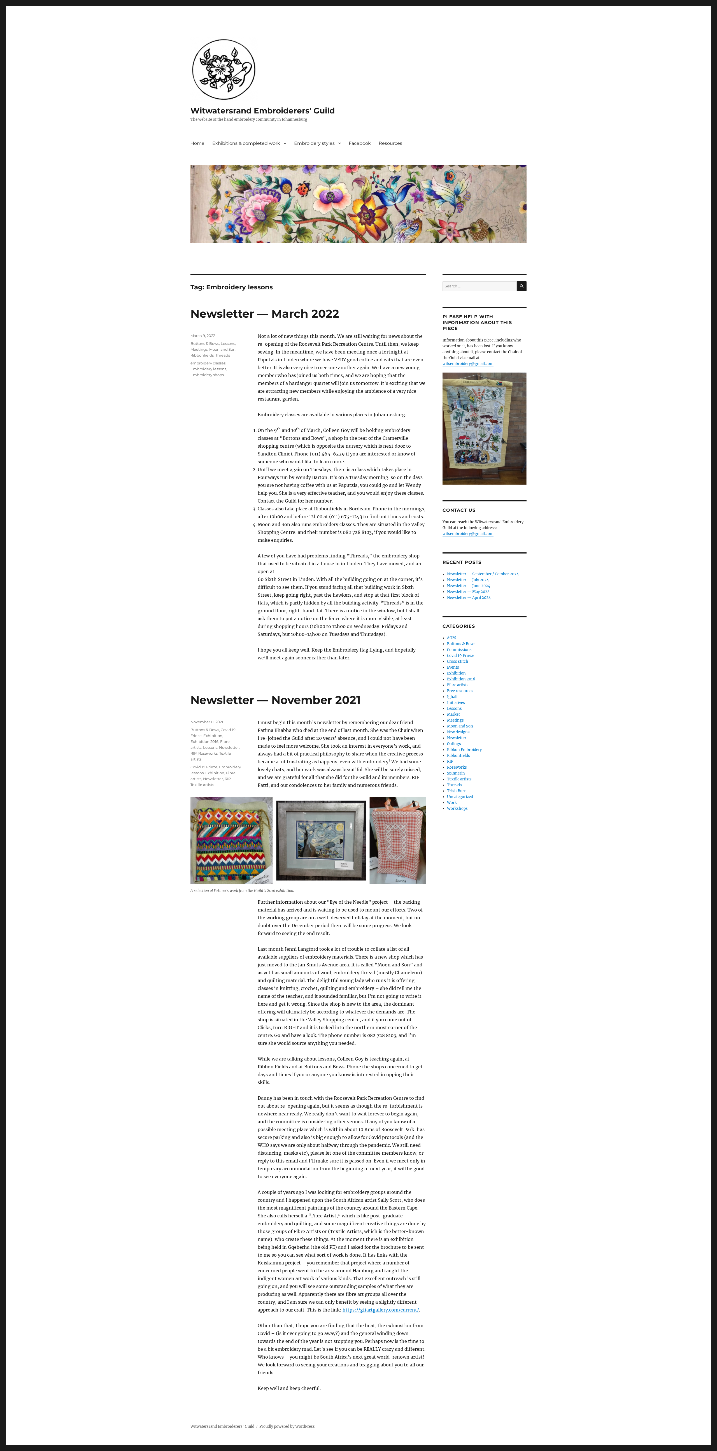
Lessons (228, 343)
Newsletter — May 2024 (468, 591)
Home (197, 143)
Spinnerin (456, 773)
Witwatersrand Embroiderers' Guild (262, 110)
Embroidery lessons (208, 369)
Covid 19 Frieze (203, 767)
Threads (222, 355)
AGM (451, 638)
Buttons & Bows (204, 343)
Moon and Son (222, 349)
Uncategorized (460, 796)
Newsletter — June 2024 (468, 585)
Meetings (199, 349)
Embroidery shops (207, 375)
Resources (390, 143)
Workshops (457, 808)
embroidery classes (207, 363)
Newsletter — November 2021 (275, 700)
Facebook (360, 143)
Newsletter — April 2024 (469, 597)
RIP (193, 753)
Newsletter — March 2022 (264, 313)
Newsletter (229, 747)
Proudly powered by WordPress (287, 1426)
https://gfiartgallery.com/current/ (381, 1310)
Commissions (459, 649)
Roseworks (208, 753)
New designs (458, 732)
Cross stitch (457, 661)
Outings (454, 743)
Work (452, 802)
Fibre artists (458, 685)
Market (453, 714)
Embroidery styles (314, 143)
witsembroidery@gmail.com (468, 363)
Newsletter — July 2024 (468, 580)
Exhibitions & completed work (246, 143)
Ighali (452, 696)
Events (453, 667)
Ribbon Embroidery (464, 749)
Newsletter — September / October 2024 (483, 574)
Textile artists (202, 784)
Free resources (460, 691)
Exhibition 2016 (204, 741)
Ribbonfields (202, 355)
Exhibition (212, 735)
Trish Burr (456, 791)
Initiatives (456, 702)
